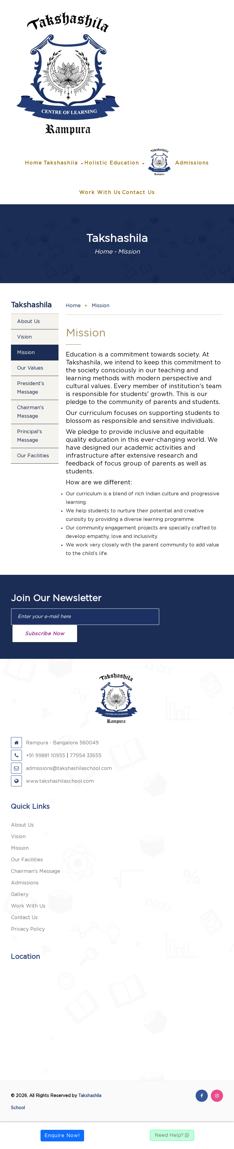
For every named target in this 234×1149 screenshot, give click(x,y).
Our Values (30, 368)
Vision (24, 337)
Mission (26, 352)
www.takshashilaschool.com (59, 781)
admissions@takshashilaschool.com (68, 768)
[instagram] (217, 1096)
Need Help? (170, 1135)
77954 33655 (85, 755)
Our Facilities (33, 455)
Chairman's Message (30, 412)
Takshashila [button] (62, 162)
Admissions (192, 162)
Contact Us (138, 192)
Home (33, 162)
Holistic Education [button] (112, 162)
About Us (28, 321)
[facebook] (202, 1096)
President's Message (30, 388)
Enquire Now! (62, 1135)
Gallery (19, 894)
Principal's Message (29, 436)
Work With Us (100, 192)
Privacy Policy (28, 929)
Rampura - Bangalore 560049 (61, 742)
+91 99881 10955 (44, 755)
